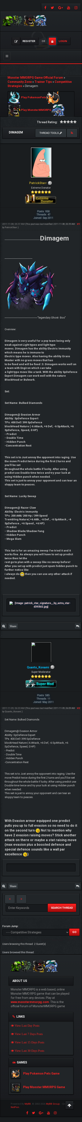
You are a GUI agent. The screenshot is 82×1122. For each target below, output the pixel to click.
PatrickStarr (11, 227)
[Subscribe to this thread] (71, 133)
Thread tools (50, 132)
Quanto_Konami (13, 711)
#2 (78, 708)
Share (13, 626)
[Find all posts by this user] (4, 626)
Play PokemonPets (33, 97)
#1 (78, 224)
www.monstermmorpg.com (30, 1002)
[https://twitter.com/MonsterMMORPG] (52, 7)
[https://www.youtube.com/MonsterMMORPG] (68, 7)
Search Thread (62, 907)
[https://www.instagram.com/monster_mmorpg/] (76, 7)
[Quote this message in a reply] (77, 626)
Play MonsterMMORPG (36, 110)
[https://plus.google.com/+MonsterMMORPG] (60, 7)
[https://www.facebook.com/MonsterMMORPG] (45, 7)
